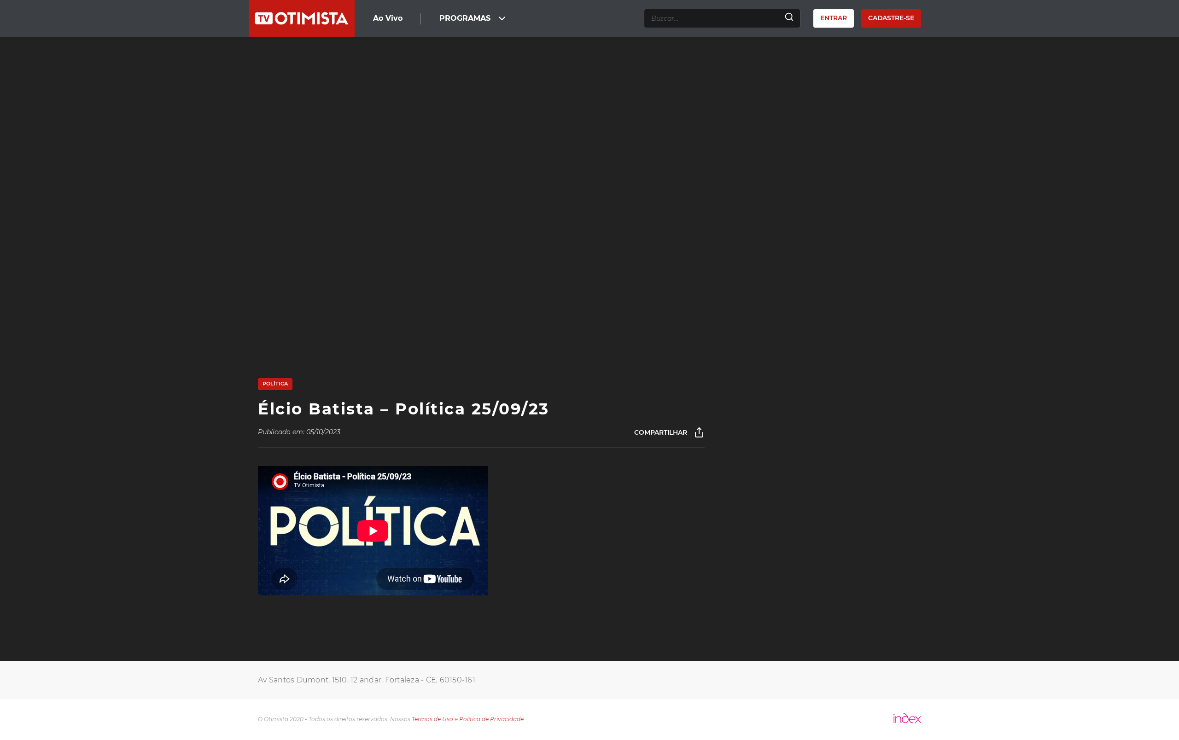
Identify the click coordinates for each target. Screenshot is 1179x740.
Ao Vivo (388, 18)
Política (275, 383)
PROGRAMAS (464, 18)
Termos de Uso (432, 719)
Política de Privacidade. (492, 719)
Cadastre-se (891, 18)
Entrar (833, 18)
